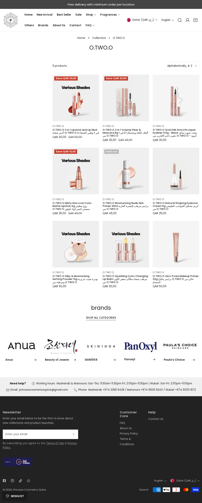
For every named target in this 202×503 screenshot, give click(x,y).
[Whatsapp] (28, 481)
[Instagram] (12, 481)
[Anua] (22, 346)
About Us (126, 428)
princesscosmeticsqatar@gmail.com (43, 390)
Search (144, 489)
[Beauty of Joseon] (61, 346)
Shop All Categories (101, 318)
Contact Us (155, 419)
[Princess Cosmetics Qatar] (11, 20)
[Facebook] (4, 481)
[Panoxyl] (141, 346)
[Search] (180, 20)
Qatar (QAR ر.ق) (143, 20)
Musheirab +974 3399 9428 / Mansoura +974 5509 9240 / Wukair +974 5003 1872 (142, 390)
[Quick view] (91, 116)
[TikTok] (20, 481)
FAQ (122, 423)
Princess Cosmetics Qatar (29, 489)
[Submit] (73, 434)
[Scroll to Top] (195, 482)
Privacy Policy (129, 433)
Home (81, 38)
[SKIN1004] (101, 346)
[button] (195, 20)
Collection (99, 38)
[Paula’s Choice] (180, 346)
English (166, 20)
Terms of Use (55, 443)
